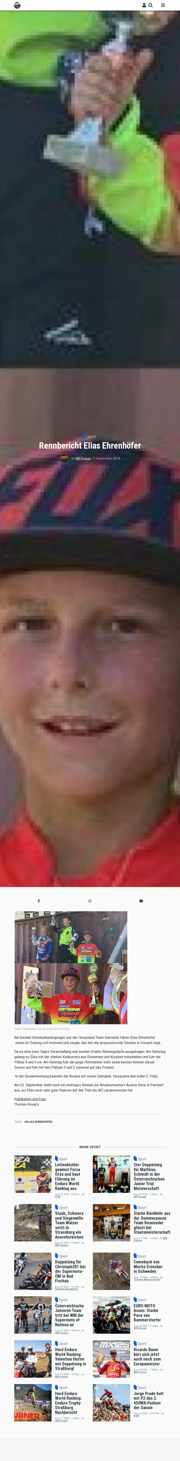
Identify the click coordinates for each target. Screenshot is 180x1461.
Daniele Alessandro (66, 1289)
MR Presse (83, 458)
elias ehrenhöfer (39, 1121)
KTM (57, 1196)
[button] (38, 901)
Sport (91, 437)
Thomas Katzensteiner (147, 1279)
